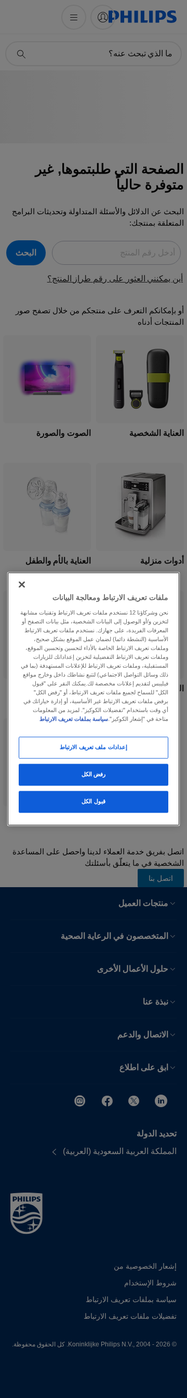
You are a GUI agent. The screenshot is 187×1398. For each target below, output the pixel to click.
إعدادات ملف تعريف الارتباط (93, 747)
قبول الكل (93, 802)
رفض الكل (94, 774)
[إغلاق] (21, 584)
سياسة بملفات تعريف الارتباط (73, 719)
